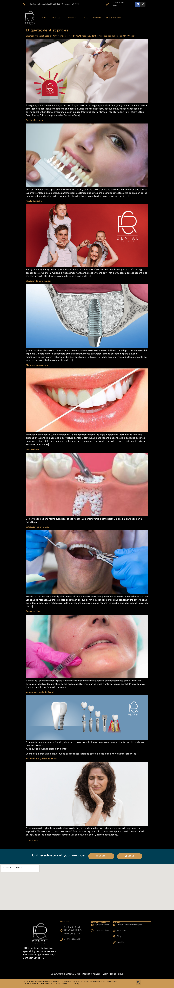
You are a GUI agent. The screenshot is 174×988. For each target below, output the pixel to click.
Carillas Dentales (34, 120)
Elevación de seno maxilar (38, 281)
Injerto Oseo (32, 449)
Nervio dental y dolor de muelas (42, 758)
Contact (97, 18)
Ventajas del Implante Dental (40, 692)
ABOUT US (56, 18)
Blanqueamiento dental (37, 365)
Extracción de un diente (37, 527)
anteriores (32, 840)
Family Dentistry (34, 201)
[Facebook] (137, 4)
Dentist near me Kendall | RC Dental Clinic (37, 981)
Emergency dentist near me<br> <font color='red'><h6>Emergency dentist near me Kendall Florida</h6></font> (80, 36)
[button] (138, 982)
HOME (44, 18)
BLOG (86, 18)
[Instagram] (142, 4)
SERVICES (72, 18)
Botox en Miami (33, 611)
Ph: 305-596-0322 (113, 18)
